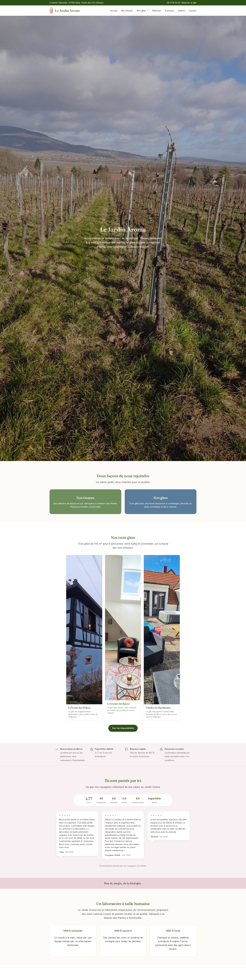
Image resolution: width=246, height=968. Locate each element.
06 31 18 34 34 (173, 3)
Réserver (156, 10)
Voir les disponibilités (123, 728)
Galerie (181, 10)
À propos (169, 10)
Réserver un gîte (189, 3)
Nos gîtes (141, 10)
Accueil (113, 10)
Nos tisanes (127, 10)
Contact (192, 10)
